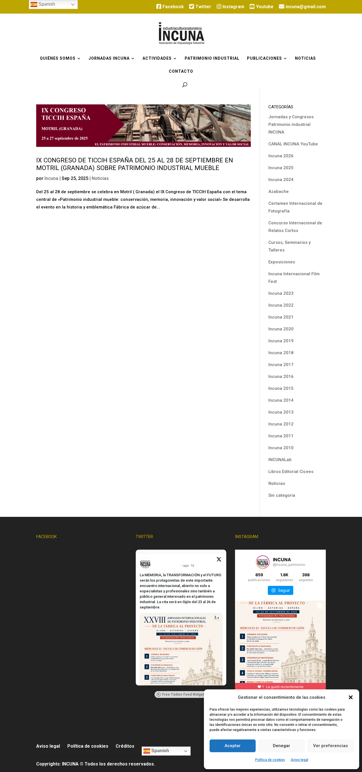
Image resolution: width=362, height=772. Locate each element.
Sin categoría (281, 495)
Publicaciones (264, 58)
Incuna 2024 (281, 179)
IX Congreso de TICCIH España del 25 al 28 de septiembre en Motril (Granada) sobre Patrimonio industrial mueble (134, 164)
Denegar (281, 745)
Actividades (157, 58)
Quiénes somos (58, 58)
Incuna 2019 (281, 340)
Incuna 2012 (281, 424)
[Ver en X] (218, 560)
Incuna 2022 (281, 305)
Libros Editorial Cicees (290, 471)
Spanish (159, 750)
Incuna (51, 178)
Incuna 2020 (281, 329)
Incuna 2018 (281, 352)
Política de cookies (270, 760)
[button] (351, 697)
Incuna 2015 (281, 388)
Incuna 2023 (281, 293)
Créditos (125, 746)
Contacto (181, 71)
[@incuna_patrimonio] (262, 562)
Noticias (305, 58)
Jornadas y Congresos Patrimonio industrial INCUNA (291, 124)
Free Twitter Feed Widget (183, 694)
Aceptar (233, 745)
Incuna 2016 (281, 376)
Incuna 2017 (281, 364)
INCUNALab (280, 459)
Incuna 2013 (281, 412)
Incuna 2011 (281, 435)
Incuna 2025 (281, 167)
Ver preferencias (330, 745)
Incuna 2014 (281, 400)
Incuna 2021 (281, 317)
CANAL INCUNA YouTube (293, 144)
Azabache (278, 191)
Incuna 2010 (281, 447)
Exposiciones (281, 261)
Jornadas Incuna (109, 58)
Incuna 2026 (281, 155)
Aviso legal (299, 760)
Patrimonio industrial (212, 58)
